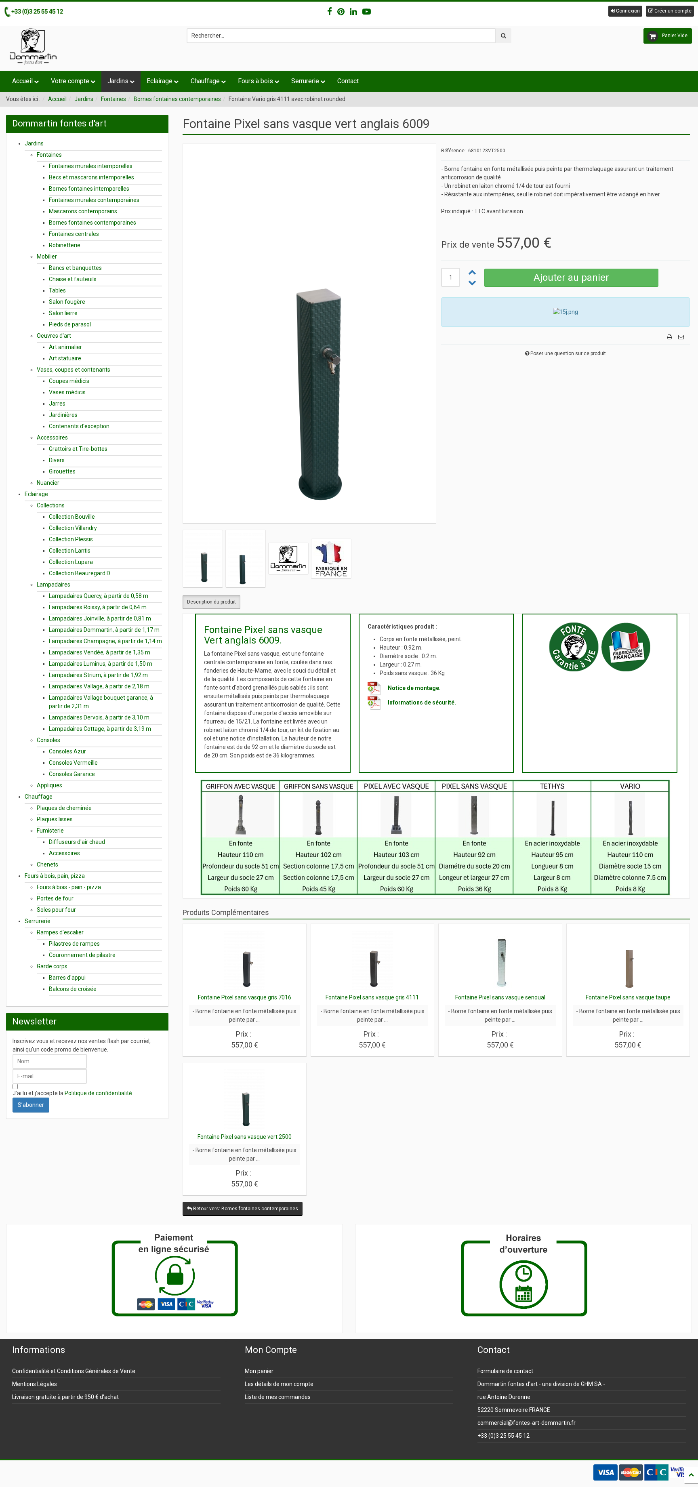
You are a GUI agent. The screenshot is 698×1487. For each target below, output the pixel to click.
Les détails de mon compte (279, 1384)
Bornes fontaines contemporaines (177, 99)
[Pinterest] (341, 12)
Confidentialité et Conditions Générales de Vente (73, 1371)
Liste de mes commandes (278, 1397)
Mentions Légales (34, 1384)
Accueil (22, 81)
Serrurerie (305, 81)
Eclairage (159, 81)
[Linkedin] (353, 12)
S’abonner (31, 1105)
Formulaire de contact (505, 1371)
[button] (625, 11)
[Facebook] (329, 12)
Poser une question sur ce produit (568, 353)
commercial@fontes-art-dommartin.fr (526, 1423)
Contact (348, 81)
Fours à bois (255, 81)
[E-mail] (681, 337)
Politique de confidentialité (98, 1093)
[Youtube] (366, 12)
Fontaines (113, 99)
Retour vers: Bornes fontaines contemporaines (245, 1208)
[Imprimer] (669, 337)
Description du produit (211, 602)
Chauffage (205, 81)
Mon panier (259, 1371)
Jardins (117, 81)
